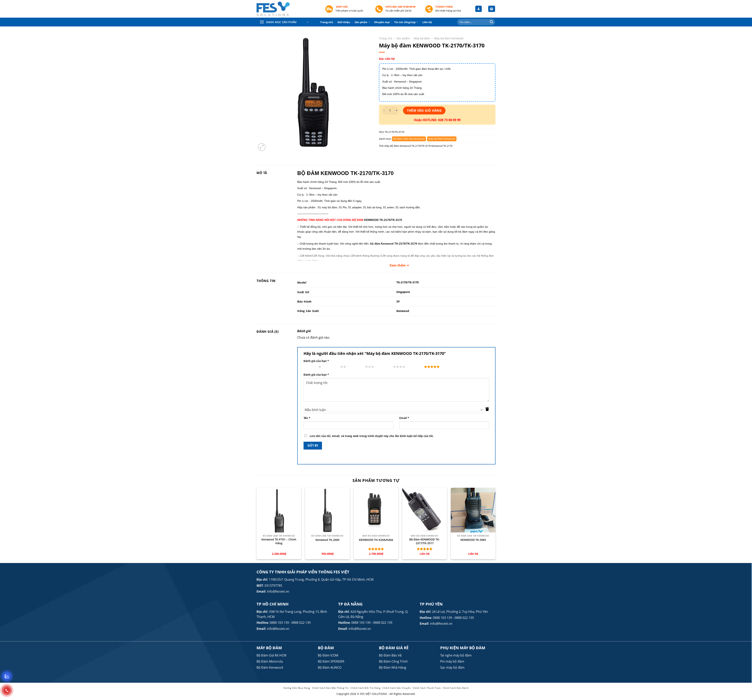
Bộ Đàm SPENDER (331, 661)
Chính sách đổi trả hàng (366, 688)
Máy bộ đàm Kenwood (448, 38)
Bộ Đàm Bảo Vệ (390, 655)
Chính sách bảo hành (456, 688)
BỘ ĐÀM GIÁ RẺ (394, 647)
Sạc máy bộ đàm (452, 667)
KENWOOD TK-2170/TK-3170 (383, 219)
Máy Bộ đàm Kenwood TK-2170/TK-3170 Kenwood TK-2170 (418, 146)
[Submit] (491, 22)
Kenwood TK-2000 (327, 540)
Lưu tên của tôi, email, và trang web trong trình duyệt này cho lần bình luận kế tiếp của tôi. (372, 436)
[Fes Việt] (288, 9)
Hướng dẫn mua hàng (297, 688)
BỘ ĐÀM (326, 647)
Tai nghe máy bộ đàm (456, 655)
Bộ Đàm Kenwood (270, 667)
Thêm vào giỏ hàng (424, 110)
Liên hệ (427, 22)
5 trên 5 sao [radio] (415, 366)
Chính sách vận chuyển (396, 688)
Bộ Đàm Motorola (270, 661)
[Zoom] (262, 147)
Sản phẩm (361, 22)
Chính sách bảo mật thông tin (330, 688)
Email (404, 418)
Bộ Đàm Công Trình (393, 661)
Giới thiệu (343, 22)
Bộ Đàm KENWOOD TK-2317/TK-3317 (424, 541)
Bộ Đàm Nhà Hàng (392, 667)
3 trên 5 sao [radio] (356, 366)
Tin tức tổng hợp (405, 22)
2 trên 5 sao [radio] (331, 366)
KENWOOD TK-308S (473, 540)
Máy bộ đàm (422, 38)
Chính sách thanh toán (427, 688)
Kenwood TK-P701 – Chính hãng (278, 541)
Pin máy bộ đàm (452, 661)
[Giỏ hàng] (491, 9)
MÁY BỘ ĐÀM (269, 647)
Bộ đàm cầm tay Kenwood (409, 139)
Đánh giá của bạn (316, 361)
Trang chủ (326, 22)
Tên (307, 418)
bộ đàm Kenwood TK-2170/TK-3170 (393, 243)
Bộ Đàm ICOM (328, 655)
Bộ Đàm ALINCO (329, 667)
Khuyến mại (382, 22)
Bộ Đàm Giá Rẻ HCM (271, 655)
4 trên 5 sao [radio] (384, 366)
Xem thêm (398, 265)
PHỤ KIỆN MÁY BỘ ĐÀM (462, 647)
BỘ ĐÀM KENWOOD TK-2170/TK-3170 (345, 173)
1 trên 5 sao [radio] (310, 366)
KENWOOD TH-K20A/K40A (376, 540)
